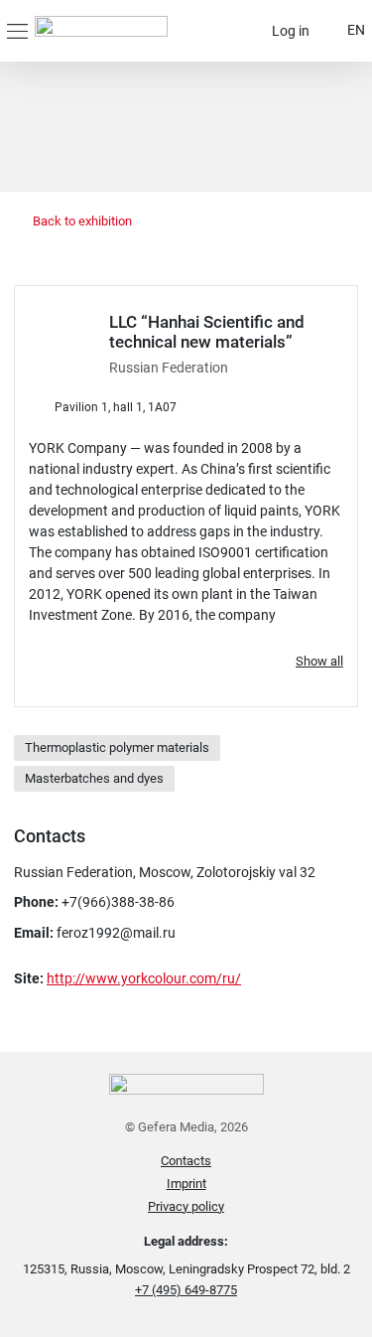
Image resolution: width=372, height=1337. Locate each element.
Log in (291, 31)
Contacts (186, 1160)
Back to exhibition (81, 221)
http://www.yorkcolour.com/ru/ (144, 978)
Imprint (186, 1183)
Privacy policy (186, 1206)
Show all (319, 661)
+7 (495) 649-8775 (186, 1289)
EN (356, 30)
